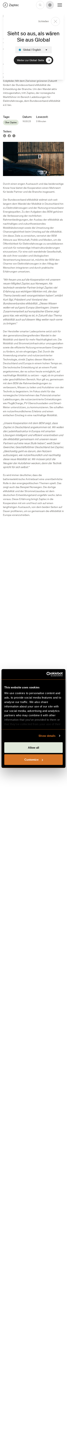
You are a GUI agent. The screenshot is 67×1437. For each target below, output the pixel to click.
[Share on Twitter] (13, 135)
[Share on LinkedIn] (4, 135)
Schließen (43, 21)
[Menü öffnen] (59, 5)
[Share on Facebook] (9, 135)
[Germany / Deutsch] (11, 5)
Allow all (33, 747)
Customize (31, 759)
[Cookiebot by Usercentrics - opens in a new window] (47, 674)
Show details (47, 735)
